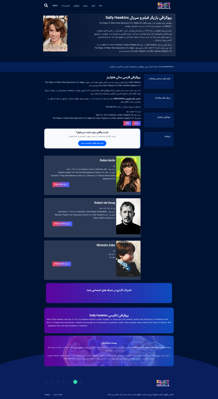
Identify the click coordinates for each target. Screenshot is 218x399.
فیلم (93, 5)
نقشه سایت (57, 394)
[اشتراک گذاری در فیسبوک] (121, 294)
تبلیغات (47, 394)
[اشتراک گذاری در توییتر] (115, 294)
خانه (100, 5)
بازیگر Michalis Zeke (62, 264)
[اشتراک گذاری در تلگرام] (103, 294)
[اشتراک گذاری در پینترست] (109, 294)
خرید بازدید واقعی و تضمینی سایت (92, 143)
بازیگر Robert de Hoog (62, 224)
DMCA (55, 5)
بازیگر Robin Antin (61, 184)
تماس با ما (66, 5)
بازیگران (76, 5)
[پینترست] (69, 382)
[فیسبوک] (81, 382)
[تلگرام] (64, 382)
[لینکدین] (46, 382)
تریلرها (136, 123)
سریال (85, 5)
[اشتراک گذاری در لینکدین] (97, 294)
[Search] (46, 6)
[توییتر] (75, 382)
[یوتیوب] (58, 382)
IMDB (127, 123)
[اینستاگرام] (52, 382)
